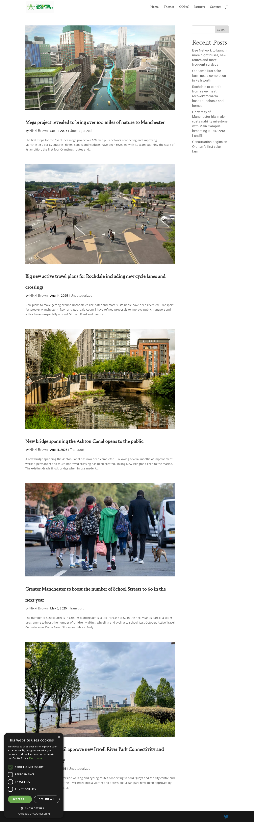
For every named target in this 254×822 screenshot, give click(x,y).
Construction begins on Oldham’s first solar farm (209, 146)
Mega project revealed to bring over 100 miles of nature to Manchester (95, 122)
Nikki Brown (38, 130)
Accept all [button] (20, 799)
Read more (35, 758)
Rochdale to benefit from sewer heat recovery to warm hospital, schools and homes (208, 96)
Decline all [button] (47, 799)
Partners (199, 7)
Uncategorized (81, 130)
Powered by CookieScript (33, 814)
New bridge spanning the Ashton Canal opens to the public (84, 441)
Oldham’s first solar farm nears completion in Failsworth (209, 75)
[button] (34, 808)
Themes (169, 7)
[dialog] (34, 775)
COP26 (184, 7)
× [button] (59, 737)
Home (154, 7)
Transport (77, 449)
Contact (215, 7)
